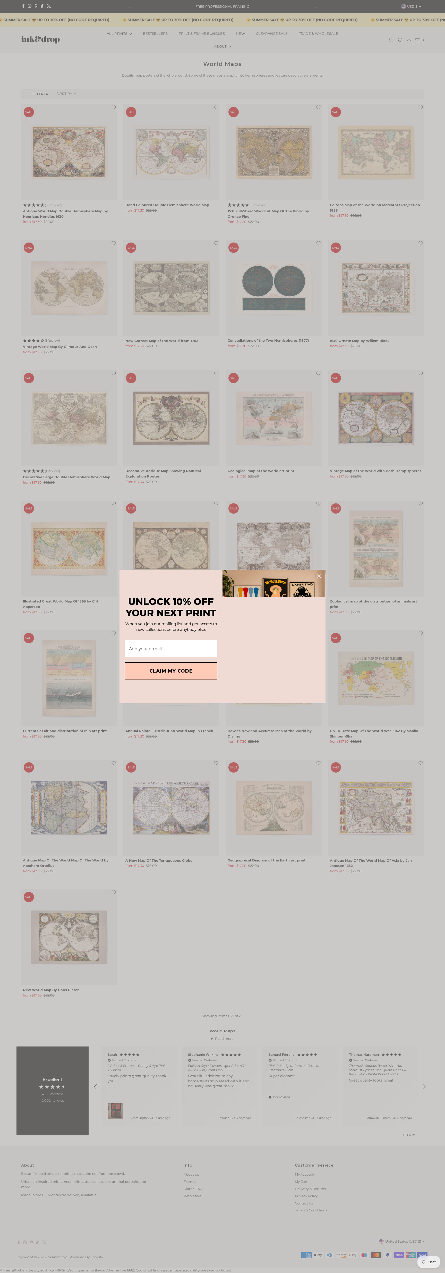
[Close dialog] (319, 576)
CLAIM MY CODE (171, 671)
